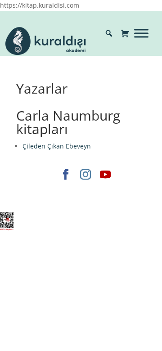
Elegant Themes (44, 189)
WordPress (58, 200)
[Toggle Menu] (141, 33)
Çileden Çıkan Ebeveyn (56, 146)
